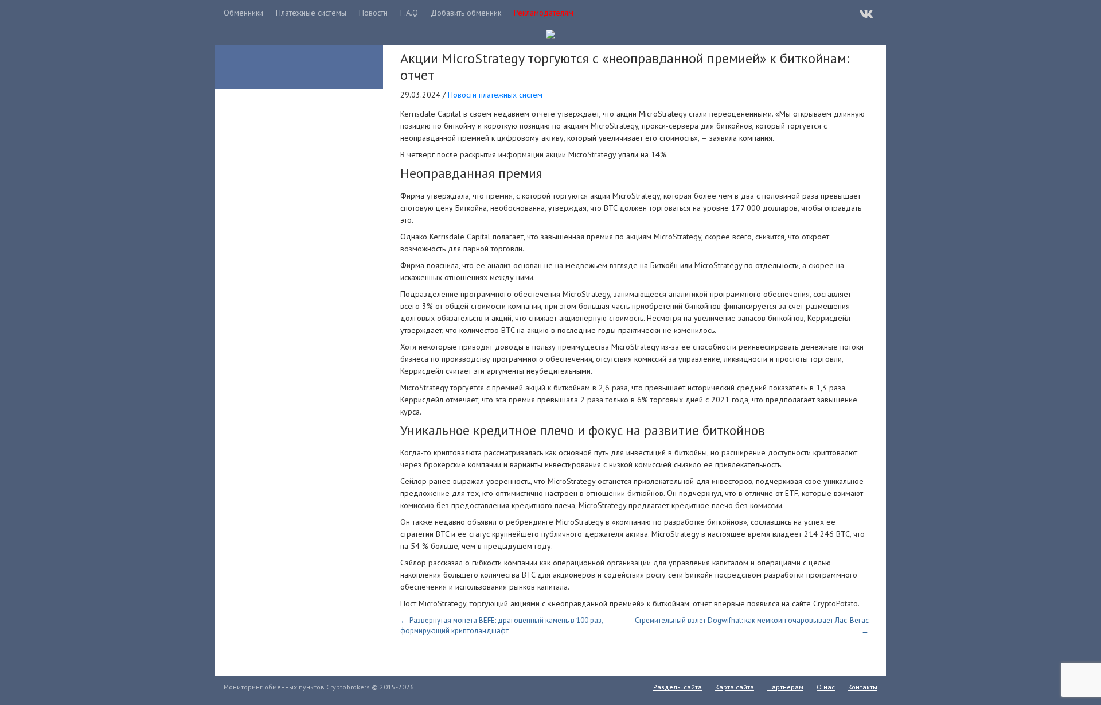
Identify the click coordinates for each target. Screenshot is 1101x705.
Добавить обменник (466, 12)
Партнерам (785, 687)
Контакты (862, 687)
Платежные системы (311, 12)
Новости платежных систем (495, 95)
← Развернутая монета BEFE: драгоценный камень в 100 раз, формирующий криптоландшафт (501, 625)
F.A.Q (409, 12)
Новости (373, 12)
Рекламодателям (543, 12)
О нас (826, 687)
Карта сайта (734, 687)
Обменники (243, 12)
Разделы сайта (677, 687)
